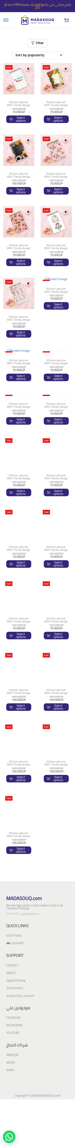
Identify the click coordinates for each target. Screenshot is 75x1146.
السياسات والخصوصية (20, 940)
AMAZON (12, 999)
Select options (21, 119)
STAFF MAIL (14, 880)
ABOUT (11, 917)
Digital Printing (15, 925)
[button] (9, 1137)
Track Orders (14, 932)
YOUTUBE (12, 977)
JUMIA (10, 1014)
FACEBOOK (13, 962)
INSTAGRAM (14, 969)
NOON (10, 1007)
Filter (40, 43)
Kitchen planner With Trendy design (18, 103)
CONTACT (12, 909)
